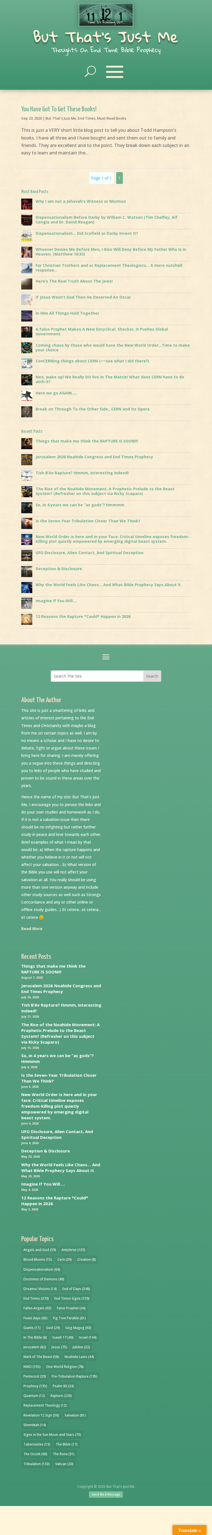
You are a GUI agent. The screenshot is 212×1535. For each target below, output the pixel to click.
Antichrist (73, 1249)
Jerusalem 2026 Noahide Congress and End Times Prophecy (61, 988)
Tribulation (36, 1464)
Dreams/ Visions (40, 1288)
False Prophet (71, 1308)
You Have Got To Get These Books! (59, 109)
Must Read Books (111, 118)
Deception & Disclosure (45, 1151)
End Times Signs (71, 1298)
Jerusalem (34, 1347)
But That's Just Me (106, 36)
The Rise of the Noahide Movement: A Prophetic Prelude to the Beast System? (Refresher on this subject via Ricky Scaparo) (60, 1033)
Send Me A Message (106, 1494)
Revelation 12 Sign (41, 1415)
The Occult (35, 1454)
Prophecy (35, 1386)
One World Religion (65, 1366)
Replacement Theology (45, 1405)
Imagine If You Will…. (43, 1184)
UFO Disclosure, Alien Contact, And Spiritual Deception (57, 1134)
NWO (32, 1366)
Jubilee (81, 1347)
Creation (86, 1259)
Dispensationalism (41, 1269)
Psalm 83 (63, 1386)
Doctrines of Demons (43, 1279)
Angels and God (39, 1249)
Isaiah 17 (62, 1337)
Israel (88, 1337)
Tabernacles (36, 1444)
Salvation (75, 1415)
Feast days (35, 1318)
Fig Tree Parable (69, 1318)
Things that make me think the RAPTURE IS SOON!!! (53, 969)
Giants (32, 1327)
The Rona (64, 1454)
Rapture (61, 1395)
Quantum (34, 1395)
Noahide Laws (79, 1356)
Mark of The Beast (41, 1356)
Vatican (64, 1464)
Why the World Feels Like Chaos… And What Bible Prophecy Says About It (60, 1167)
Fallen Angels (37, 1308)
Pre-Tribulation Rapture (74, 1376)
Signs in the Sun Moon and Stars (52, 1434)
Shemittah (34, 1425)
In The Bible (35, 1337)
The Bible (67, 1444)
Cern (64, 1259)
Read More (32, 928)
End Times (87, 118)
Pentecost (34, 1376)
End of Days (76, 1288)
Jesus (59, 1347)
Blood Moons (37, 1259)
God (53, 1327)
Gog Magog (78, 1327)
